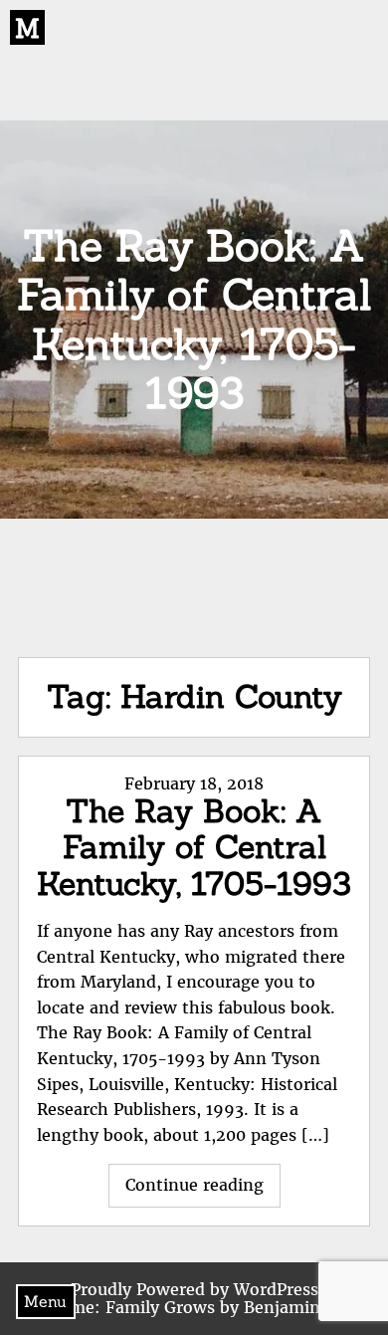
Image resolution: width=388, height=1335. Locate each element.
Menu (45, 1301)
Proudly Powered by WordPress (194, 1289)
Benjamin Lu (294, 1307)
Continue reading (203, 1191)
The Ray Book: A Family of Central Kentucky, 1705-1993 (194, 847)
